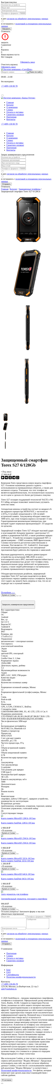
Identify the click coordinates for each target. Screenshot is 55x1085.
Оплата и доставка (14, 112)
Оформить (6, 29)
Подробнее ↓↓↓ (8, 592)
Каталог (10, 105)
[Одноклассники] (10, 477)
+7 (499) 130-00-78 (9, 984)
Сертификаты (12, 974)
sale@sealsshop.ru (9, 989)
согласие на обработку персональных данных (27, 18)
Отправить (6, 184)
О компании (12, 107)
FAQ (8, 972)
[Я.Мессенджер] (2, 477)
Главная (10, 102)
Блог (8, 970)
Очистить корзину (9, 64)
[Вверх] (2, 1083)
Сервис (9, 110)
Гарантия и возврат (15, 114)
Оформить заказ (27, 62)
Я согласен (6, 1080)
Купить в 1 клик (8, 595)
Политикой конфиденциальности (16, 1070)
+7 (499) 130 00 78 (9, 86)
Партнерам (11, 117)
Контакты (10, 119)
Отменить (5, 31)
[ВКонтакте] (6, 477)
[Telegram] (13, 477)
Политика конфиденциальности (21, 977)
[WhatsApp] (17, 477)
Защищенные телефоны (29, 189)
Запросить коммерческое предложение (18, 605)
